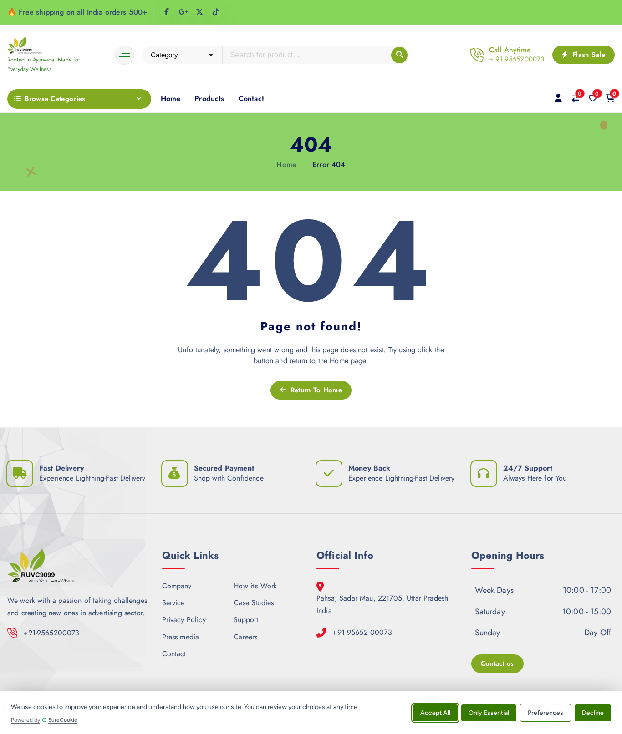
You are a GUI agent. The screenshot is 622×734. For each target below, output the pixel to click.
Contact (251, 98)
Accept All (435, 712)
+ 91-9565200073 (516, 59)
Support (246, 619)
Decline (593, 712)
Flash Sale (587, 55)
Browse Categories (55, 99)
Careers (245, 636)
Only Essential (489, 712)
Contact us (497, 663)
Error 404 (328, 164)
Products (209, 98)
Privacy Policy (184, 619)
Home (171, 98)
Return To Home (315, 390)
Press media (180, 636)
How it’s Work (255, 586)
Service (173, 602)
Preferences (545, 712)
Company (177, 586)
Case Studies (254, 602)
